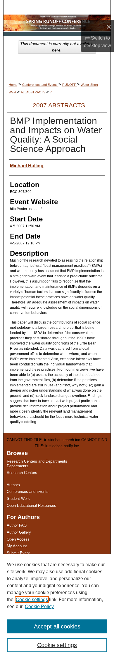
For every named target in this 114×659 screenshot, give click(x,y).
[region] (57, 606)
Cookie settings (32, 599)
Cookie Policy (39, 606)
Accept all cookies (57, 626)
